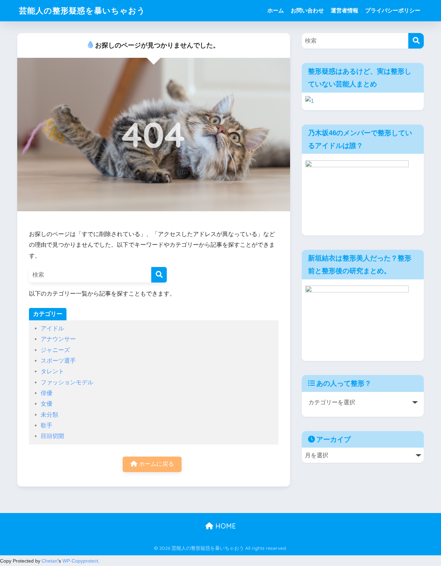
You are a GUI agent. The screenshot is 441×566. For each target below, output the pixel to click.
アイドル (52, 328)
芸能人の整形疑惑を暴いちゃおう (82, 10)
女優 (46, 404)
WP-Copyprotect (80, 561)
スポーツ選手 (58, 360)
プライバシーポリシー (392, 10)
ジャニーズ (55, 350)
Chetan (50, 561)
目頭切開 (52, 436)
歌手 (46, 425)
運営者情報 (344, 10)
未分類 (49, 415)
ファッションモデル (67, 382)
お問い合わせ (307, 10)
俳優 (46, 393)
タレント (52, 371)
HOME (224, 526)
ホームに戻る (155, 464)
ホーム (275, 10)
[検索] (159, 274)
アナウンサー (58, 339)
